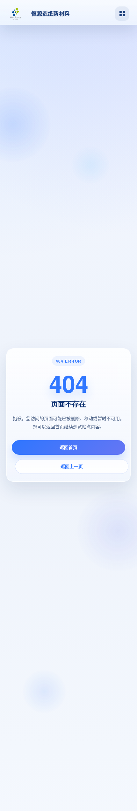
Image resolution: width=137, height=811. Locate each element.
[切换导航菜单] (122, 13)
